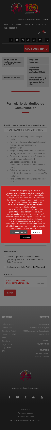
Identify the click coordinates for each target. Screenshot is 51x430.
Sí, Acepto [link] (36, 232)
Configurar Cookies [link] (18, 232)
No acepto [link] (26, 237)
